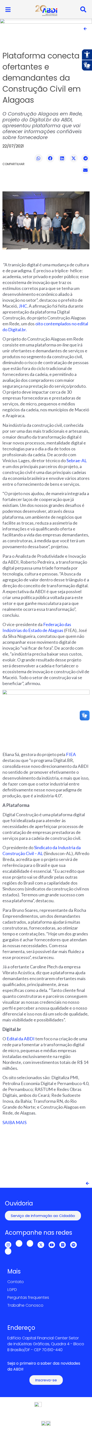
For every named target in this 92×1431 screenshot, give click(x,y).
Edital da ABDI (20, 1038)
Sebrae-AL (76, 460)
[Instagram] (8, 1245)
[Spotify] (73, 1245)
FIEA (71, 754)
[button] (38, 158)
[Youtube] (52, 1245)
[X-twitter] (41, 1245)
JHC (23, 306)
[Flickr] (62, 1245)
